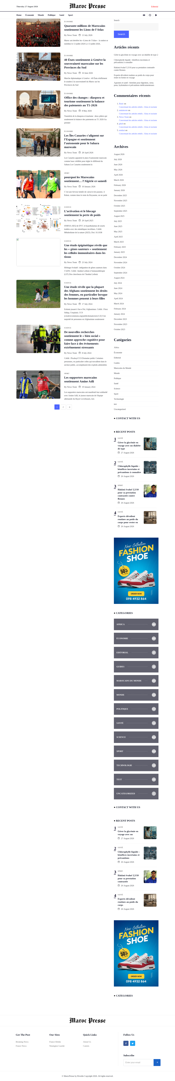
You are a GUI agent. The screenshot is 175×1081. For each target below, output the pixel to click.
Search (116, 20)
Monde (41, 15)
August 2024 (119, 278)
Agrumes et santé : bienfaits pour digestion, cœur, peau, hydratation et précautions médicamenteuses (134, 84)
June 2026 (118, 164)
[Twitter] (132, 1043)
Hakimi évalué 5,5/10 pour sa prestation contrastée (128, 878)
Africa (116, 347)
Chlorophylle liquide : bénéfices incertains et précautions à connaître (132, 61)
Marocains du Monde (122, 368)
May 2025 (118, 231)
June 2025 (118, 226)
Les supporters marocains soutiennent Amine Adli (80, 379)
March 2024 (119, 304)
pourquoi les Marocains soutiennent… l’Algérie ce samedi (85, 179)
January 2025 (119, 252)
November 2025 (120, 200)
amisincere (123, 110)
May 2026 (118, 170)
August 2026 (119, 154)
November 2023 (120, 324)
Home (19, 15)
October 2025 (119, 206)
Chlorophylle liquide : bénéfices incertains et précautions (129, 855)
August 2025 (119, 216)
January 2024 (119, 314)
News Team (72, 35)
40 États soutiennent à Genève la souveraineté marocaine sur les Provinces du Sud (85, 63)
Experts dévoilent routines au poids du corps (128, 902)
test (115, 404)
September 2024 (120, 273)
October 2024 (119, 268)
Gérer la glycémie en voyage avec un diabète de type (129, 445)
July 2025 (118, 221)
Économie (29, 15)
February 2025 (120, 247)
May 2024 (118, 293)
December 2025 (120, 195)
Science (117, 389)
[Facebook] (125, 1043)
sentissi (122, 130)
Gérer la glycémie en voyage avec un (128, 833)
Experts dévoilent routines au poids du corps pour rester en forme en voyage (134, 76)
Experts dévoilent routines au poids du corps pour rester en (128, 519)
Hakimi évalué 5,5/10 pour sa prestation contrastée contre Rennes (134, 68)
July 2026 (118, 159)
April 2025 (118, 237)
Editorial (117, 358)
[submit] (157, 1062)
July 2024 (118, 283)
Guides (117, 363)
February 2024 (120, 309)
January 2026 (119, 190)
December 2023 (120, 319)
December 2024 (120, 257)
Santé (61, 15)
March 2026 (119, 180)
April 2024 (118, 298)
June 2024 (118, 288)
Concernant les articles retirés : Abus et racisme (138, 107)
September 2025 (120, 211)
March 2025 (119, 242)
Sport (70, 15)
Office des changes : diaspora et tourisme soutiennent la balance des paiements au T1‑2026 (84, 101)
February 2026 (120, 185)
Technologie (119, 399)
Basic (121, 104)
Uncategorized (120, 409)
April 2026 (118, 175)
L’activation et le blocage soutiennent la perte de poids (82, 213)
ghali (121, 124)
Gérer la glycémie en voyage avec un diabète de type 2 (136, 55)
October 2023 (119, 329)
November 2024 (120, 262)
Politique (51, 15)
